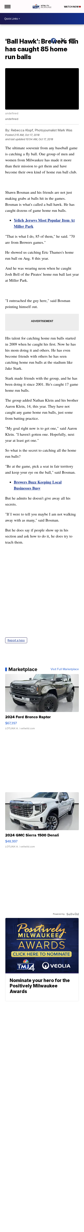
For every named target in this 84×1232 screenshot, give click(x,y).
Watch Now (71, 6)
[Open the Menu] (7, 6)
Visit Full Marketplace (65, 669)
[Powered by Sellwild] (72, 914)
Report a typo (16, 640)
